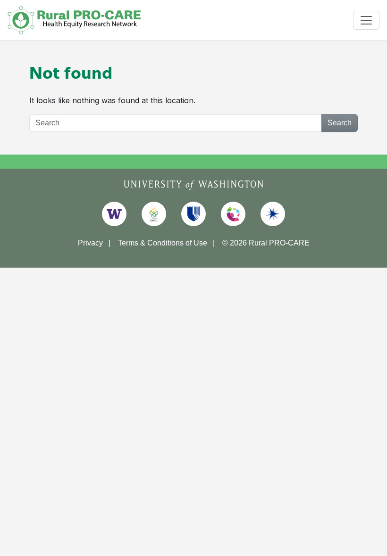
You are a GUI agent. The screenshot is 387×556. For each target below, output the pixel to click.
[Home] (74, 20)
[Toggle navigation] (366, 20)
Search (340, 123)
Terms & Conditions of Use (162, 243)
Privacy (90, 243)
